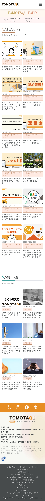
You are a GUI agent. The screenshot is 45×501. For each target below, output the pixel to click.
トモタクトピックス (15, 20)
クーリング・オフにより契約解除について (22, 493)
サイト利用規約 (22, 487)
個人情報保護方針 (22, 472)
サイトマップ (33, 467)
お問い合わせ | (12, 467)
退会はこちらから (22, 495)
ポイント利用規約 (22, 490)
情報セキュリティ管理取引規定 (22, 480)
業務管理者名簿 (22, 469)
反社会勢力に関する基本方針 (22, 482)
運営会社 (22, 467)
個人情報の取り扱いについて (22, 474)
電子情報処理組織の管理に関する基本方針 (22, 477)
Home (3, 20)
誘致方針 (22, 485)
